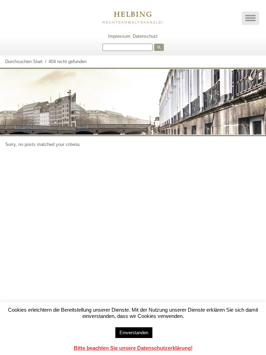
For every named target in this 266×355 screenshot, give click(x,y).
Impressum (119, 36)
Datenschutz (145, 36)
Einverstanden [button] (133, 332)
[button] (250, 18)
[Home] (133, 16)
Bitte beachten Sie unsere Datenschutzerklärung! (133, 348)
